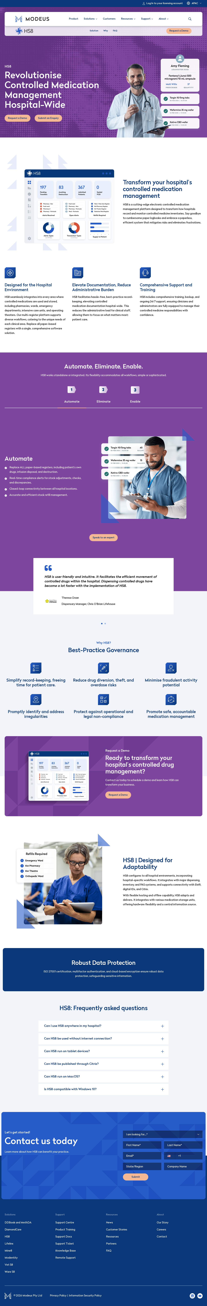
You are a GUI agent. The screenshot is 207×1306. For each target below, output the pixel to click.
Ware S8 (10, 1272)
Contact (162, 1237)
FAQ (108, 1251)
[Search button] (190, 19)
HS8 (7, 1237)
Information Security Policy (85, 1295)
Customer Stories (116, 1229)
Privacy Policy (58, 1295)
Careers (161, 1229)
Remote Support (65, 1258)
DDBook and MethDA (18, 1222)
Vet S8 (9, 1265)
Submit (136, 1177)
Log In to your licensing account (164, 3)
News (109, 1222)
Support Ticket (64, 1244)
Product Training (65, 1229)
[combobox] (162, 1134)
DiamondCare (13, 1229)
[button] (102, 623)
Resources (112, 1237)
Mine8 (8, 1251)
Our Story (162, 1222)
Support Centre (64, 1222)
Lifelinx (9, 1244)
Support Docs (63, 1237)
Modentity (11, 1258)
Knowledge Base (65, 1251)
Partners (111, 1244)
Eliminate (103, 401)
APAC (195, 3)
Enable (135, 401)
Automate (71, 401)
